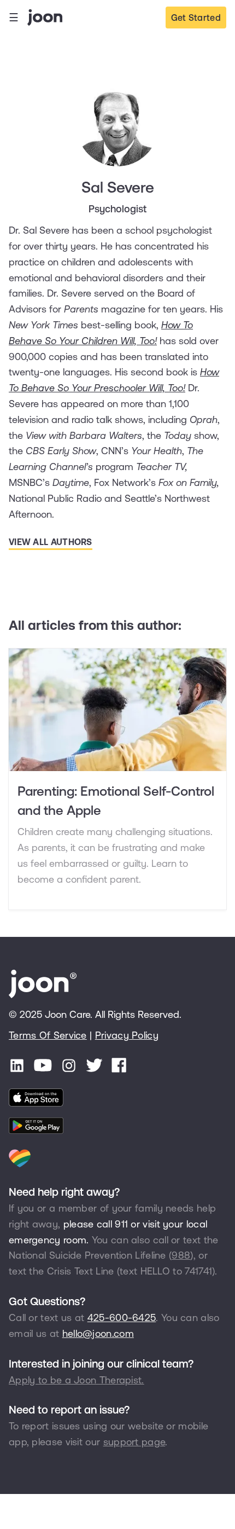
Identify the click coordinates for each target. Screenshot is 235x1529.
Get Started (196, 17)
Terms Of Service (48, 1035)
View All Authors (50, 542)
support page (134, 1441)
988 (181, 1255)
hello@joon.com (98, 1333)
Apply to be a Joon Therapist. (76, 1380)
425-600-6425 (121, 1317)
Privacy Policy (126, 1035)
